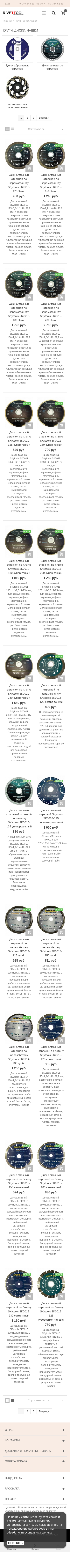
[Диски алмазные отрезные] (52, 49)
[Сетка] (7, 129)
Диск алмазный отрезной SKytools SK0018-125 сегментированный (51, 816)
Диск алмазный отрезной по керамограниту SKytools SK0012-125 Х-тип (19, 183)
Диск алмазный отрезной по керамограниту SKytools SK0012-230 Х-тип (51, 312)
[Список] (12, 129)
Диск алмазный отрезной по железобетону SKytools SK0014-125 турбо (19, 947)
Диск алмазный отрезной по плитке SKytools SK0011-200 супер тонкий (51, 567)
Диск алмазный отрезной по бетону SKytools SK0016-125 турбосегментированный (51, 1311)
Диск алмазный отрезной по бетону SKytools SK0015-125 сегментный (51, 1053)
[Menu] (44, 13)
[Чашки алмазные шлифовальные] (17, 87)
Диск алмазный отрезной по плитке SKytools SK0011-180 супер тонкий (19, 567)
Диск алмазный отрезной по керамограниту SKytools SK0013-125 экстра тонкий (51, 693)
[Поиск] (53, 13)
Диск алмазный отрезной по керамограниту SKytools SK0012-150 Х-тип (51, 183)
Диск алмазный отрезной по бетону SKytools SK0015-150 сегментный (19, 1181)
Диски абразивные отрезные (17, 67)
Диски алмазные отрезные (52, 67)
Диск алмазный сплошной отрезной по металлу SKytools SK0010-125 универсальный (19, 818)
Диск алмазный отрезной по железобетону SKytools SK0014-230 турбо (19, 1055)
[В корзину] (29, 168)
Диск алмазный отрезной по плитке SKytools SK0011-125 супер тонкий (19, 438)
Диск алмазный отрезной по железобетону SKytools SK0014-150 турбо (51, 947)
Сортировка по (36, 129)
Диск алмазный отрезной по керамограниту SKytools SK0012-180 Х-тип (19, 312)
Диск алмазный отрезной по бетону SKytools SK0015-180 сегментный (51, 1181)
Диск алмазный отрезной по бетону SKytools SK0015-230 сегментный (19, 1309)
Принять (15, 1543)
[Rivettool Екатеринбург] (13, 13)
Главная (7, 20)
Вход (7, 3)
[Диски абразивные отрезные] (17, 49)
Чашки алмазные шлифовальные (17, 105)
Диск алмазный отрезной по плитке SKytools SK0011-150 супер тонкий (51, 438)
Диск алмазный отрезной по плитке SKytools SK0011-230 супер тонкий (19, 691)
